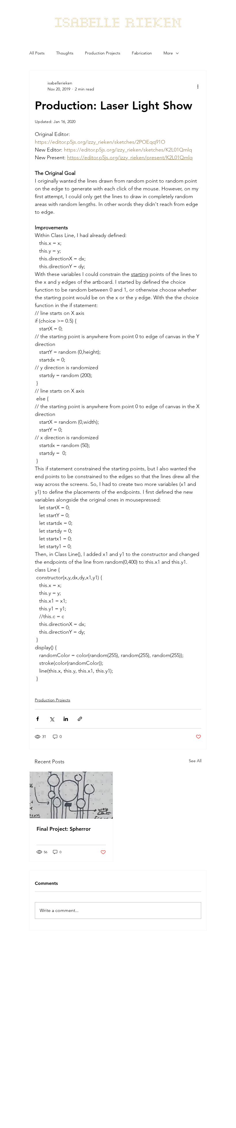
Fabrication (142, 53)
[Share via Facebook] (37, 719)
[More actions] (197, 86)
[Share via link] (80, 719)
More (168, 53)
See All (195, 760)
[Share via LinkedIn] (65, 719)
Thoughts (64, 53)
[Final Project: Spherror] (71, 795)
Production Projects (102, 53)
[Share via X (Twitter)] (51, 719)
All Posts (37, 53)
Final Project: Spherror (64, 829)
